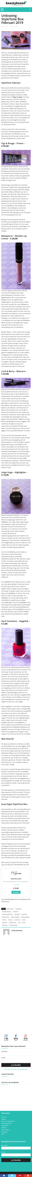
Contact (3, 1119)
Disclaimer (4, 1132)
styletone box (12, 922)
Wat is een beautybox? (8, 1121)
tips (19, 922)
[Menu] (2, 9)
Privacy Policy (5, 1130)
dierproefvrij (5, 917)
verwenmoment (13, 925)
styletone (4, 922)
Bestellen (16, 892)
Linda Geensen (4, 26)
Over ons (4, 1117)
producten (17, 920)
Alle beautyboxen (6, 1123)
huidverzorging (25, 917)
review (24, 920)
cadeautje (17, 914)
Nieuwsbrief (5, 1125)
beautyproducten (6, 911)
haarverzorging (15, 917)
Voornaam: (4, 1051)
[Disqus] (16, 962)
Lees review (16, 884)
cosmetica (24, 914)
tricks (23, 922)
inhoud (4, 920)
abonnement (10, 909)
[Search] (30, 9)
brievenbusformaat (7, 914)
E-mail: (3, 1057)
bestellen (15, 911)
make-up (10, 920)
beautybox (18, 909)
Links (2, 1134)
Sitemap (3, 1127)
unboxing (4, 925)
